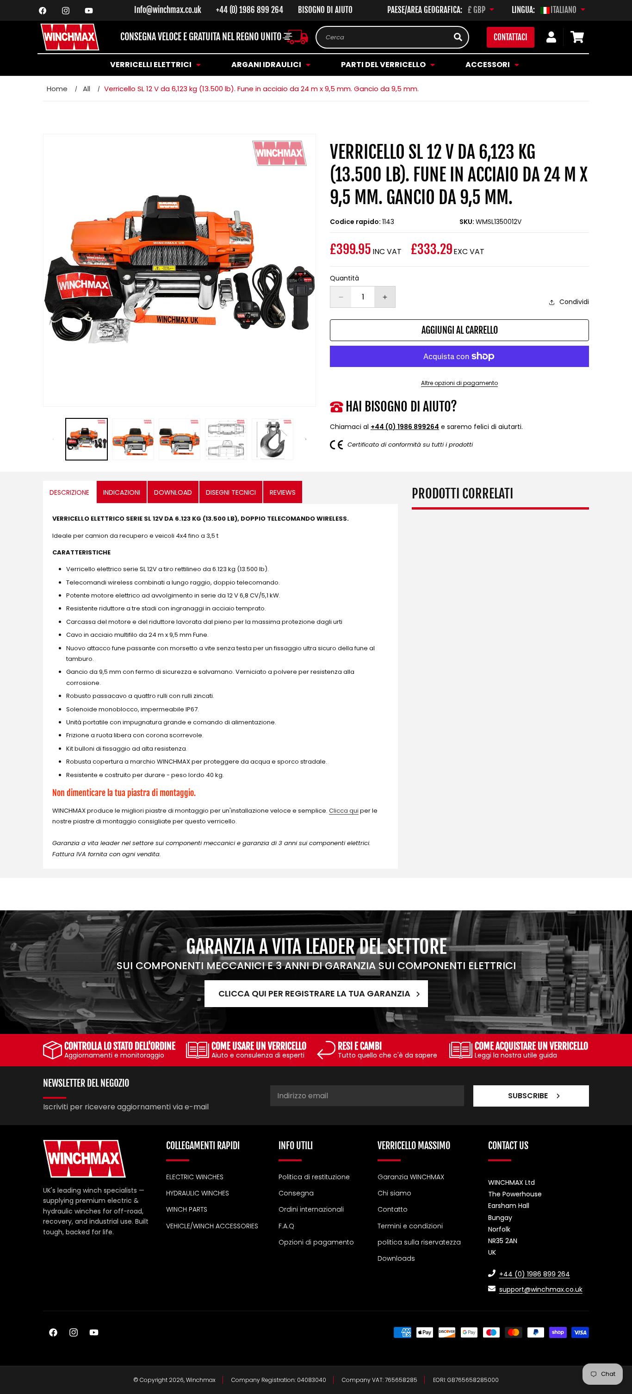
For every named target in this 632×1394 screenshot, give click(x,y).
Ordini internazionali (311, 1209)
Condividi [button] (574, 301)
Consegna (296, 1193)
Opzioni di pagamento (316, 1242)
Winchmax (201, 1380)
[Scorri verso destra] (306, 439)
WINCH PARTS (186, 1209)
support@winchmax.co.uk (540, 1289)
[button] (154, 64)
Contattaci (510, 37)
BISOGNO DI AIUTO (325, 10)
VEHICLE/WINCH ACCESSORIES (212, 1225)
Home (57, 88)
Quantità (344, 278)
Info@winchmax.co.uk (167, 10)
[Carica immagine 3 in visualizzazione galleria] (179, 439)
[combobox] (392, 37)
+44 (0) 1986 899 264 (249, 10)
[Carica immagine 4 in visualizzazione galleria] (226, 439)
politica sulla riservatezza (419, 1242)
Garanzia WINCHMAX (411, 1177)
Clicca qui (344, 810)
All (86, 88)
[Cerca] (458, 37)
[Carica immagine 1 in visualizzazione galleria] (86, 439)
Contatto (393, 1209)
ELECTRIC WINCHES (194, 1177)
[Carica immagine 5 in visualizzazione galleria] (272, 439)
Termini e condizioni (410, 1225)
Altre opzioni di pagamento (459, 383)
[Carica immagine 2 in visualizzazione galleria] (133, 439)
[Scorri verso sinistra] (53, 439)
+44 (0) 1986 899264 (405, 426)
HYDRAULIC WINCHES (197, 1193)
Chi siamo (394, 1193)
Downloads (396, 1258)
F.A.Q (286, 1225)
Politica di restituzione (314, 1177)
